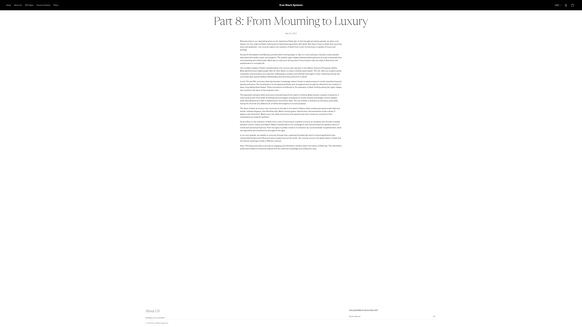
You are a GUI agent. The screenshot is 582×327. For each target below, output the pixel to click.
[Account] (566, 5)
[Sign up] (433, 316)
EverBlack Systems (155, 318)
